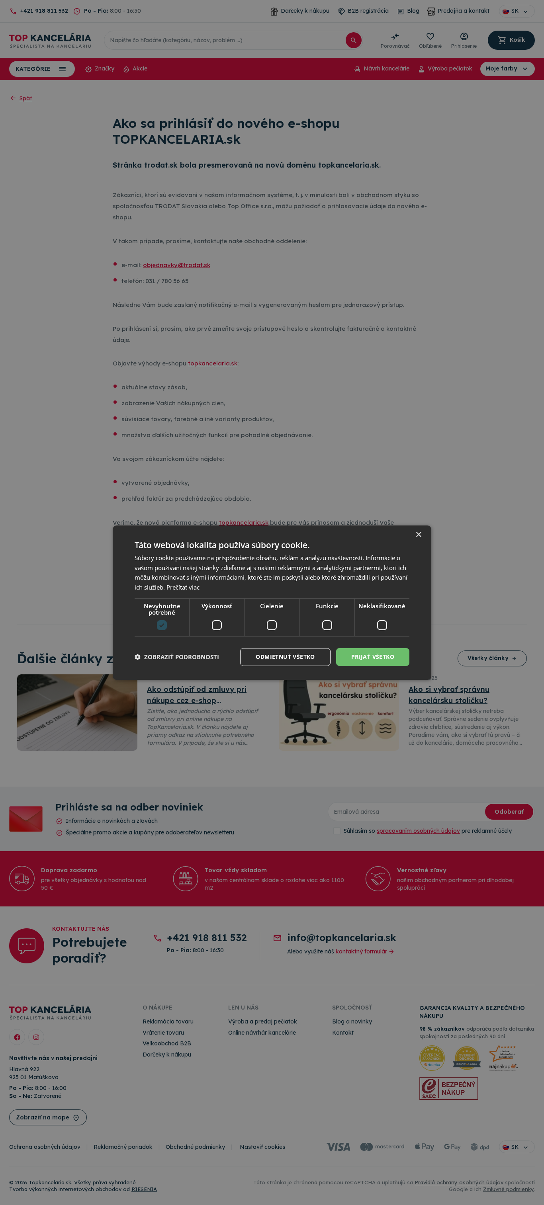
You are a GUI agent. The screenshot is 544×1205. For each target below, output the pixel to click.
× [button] (418, 534)
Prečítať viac (183, 587)
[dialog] (272, 602)
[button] (177, 656)
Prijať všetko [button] (372, 656)
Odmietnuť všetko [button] (285, 656)
